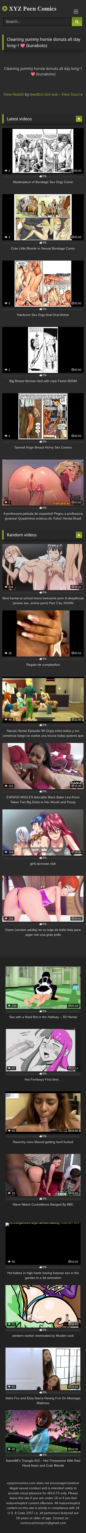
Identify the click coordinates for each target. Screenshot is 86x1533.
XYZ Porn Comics (31, 8)
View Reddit (13, 94)
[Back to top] (72, 1519)
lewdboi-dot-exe (44, 94)
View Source (72, 94)
